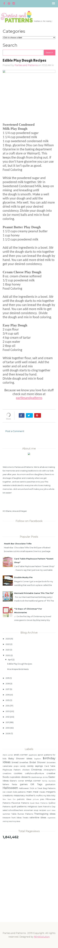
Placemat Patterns (20, 803)
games (23, 784)
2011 (7, 722)
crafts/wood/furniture (34, 773)
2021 (7, 650)
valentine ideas (37, 817)
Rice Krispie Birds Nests (18, 669)
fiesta (14, 784)
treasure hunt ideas (12, 817)
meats (42, 792)
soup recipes (40, 810)
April (10, 659)
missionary (19, 795)
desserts (25, 777)
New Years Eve (9, 799)
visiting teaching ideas (11, 821)
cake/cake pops (10, 766)
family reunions (48, 781)
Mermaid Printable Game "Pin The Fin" (34, 593)
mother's (30, 795)
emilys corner (33, 780)
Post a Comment (14, 431)
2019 (8, 678)
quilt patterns (18, 806)
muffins (39, 795)
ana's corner (21, 754)
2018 (8, 683)
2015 (7, 700)
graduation (50, 784)
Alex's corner (8, 755)
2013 (8, 711)
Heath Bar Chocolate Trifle (18, 543)
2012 (7, 717)
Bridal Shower (37, 762)
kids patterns (19, 792)
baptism (37, 759)
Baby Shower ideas (20, 758)
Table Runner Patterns (22, 814)
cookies (18, 773)
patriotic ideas (24, 799)
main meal (32, 791)
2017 (7, 689)
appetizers (33, 755)
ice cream (7, 792)
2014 (8, 706)
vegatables (51, 818)
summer (6, 814)
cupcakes (15, 777)
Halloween (10, 788)
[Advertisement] (29, 872)
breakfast (24, 762)
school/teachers (15, 810)
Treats (25, 817)
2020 (8, 655)
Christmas (36, 769)
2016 (8, 695)
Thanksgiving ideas (44, 813)
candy (22, 766)
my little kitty (49, 795)
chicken (26, 770)
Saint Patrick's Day (46, 806)
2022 (8, 644)
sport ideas (51, 810)
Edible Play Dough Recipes (19, 664)
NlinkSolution (42, 936)
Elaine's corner (17, 781)
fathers (6, 784)
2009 (8, 733)
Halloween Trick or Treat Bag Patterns (37, 788)
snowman (28, 810)
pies (42, 799)
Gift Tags (36, 784)
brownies (51, 762)
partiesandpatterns (29, 398)
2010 (8, 728)
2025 (8, 639)
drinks (45, 777)
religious (32, 806)
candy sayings (35, 766)
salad (5, 810)
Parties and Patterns (26, 65)
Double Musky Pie (23, 577)
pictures (36, 799)
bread (15, 762)
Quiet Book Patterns (39, 803)
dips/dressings (36, 777)
